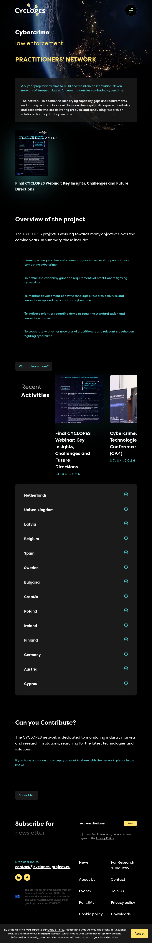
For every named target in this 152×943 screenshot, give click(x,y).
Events (85, 890)
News (84, 862)
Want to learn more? (34, 366)
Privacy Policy (105, 838)
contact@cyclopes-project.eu (42, 866)
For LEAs (86, 902)
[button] (76, 495)
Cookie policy (91, 913)
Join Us (117, 890)
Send (130, 823)
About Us (87, 879)
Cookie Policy (55, 929)
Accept (140, 933)
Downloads (121, 913)
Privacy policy (123, 902)
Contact (118, 879)
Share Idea (26, 795)
